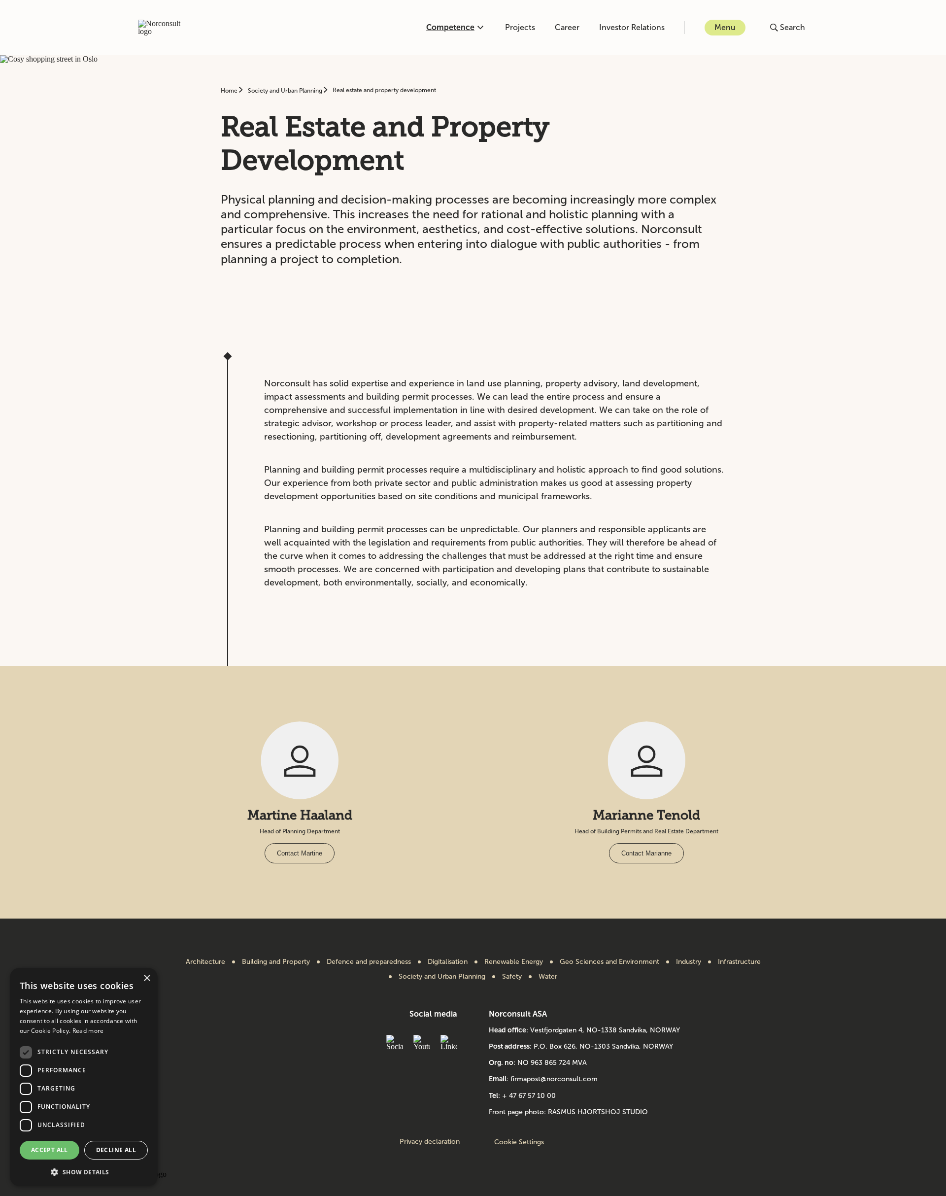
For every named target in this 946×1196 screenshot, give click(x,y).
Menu (725, 27)
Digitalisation (448, 962)
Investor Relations (632, 27)
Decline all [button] (116, 1150)
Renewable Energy (513, 962)
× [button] (146, 978)
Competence (450, 27)
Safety (512, 977)
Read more (88, 1030)
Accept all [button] (49, 1150)
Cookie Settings (519, 1142)
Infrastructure (739, 962)
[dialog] (84, 1077)
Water (548, 977)
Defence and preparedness (369, 962)
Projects (520, 27)
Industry (688, 962)
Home (230, 90)
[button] (84, 1171)
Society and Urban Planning (286, 90)
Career (567, 27)
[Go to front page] (164, 27)
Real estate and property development (384, 90)
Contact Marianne (646, 853)
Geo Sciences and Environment (609, 962)
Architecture (205, 962)
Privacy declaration (430, 1142)
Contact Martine (299, 853)
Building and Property (276, 962)
